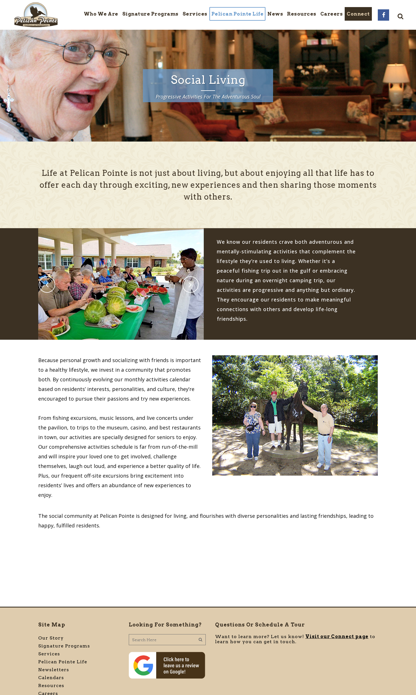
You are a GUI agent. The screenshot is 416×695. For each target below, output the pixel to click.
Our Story (51, 638)
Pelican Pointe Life (62, 661)
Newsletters (53, 669)
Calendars (51, 677)
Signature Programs (64, 646)
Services (49, 653)
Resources (51, 685)
